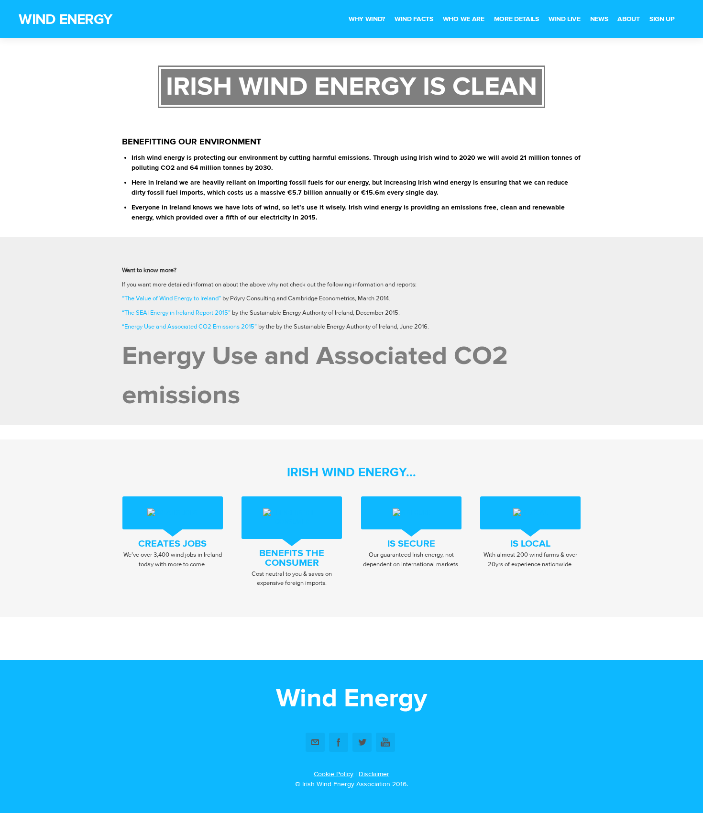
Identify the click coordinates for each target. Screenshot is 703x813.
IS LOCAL (530, 543)
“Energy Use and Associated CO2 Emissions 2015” (189, 326)
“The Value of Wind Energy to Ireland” (171, 298)
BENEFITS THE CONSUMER (291, 558)
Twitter (362, 742)
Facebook (338, 742)
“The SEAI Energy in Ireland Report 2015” (176, 313)
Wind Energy (65, 19)
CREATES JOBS (172, 543)
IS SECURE (411, 543)
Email (315, 742)
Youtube (385, 742)
